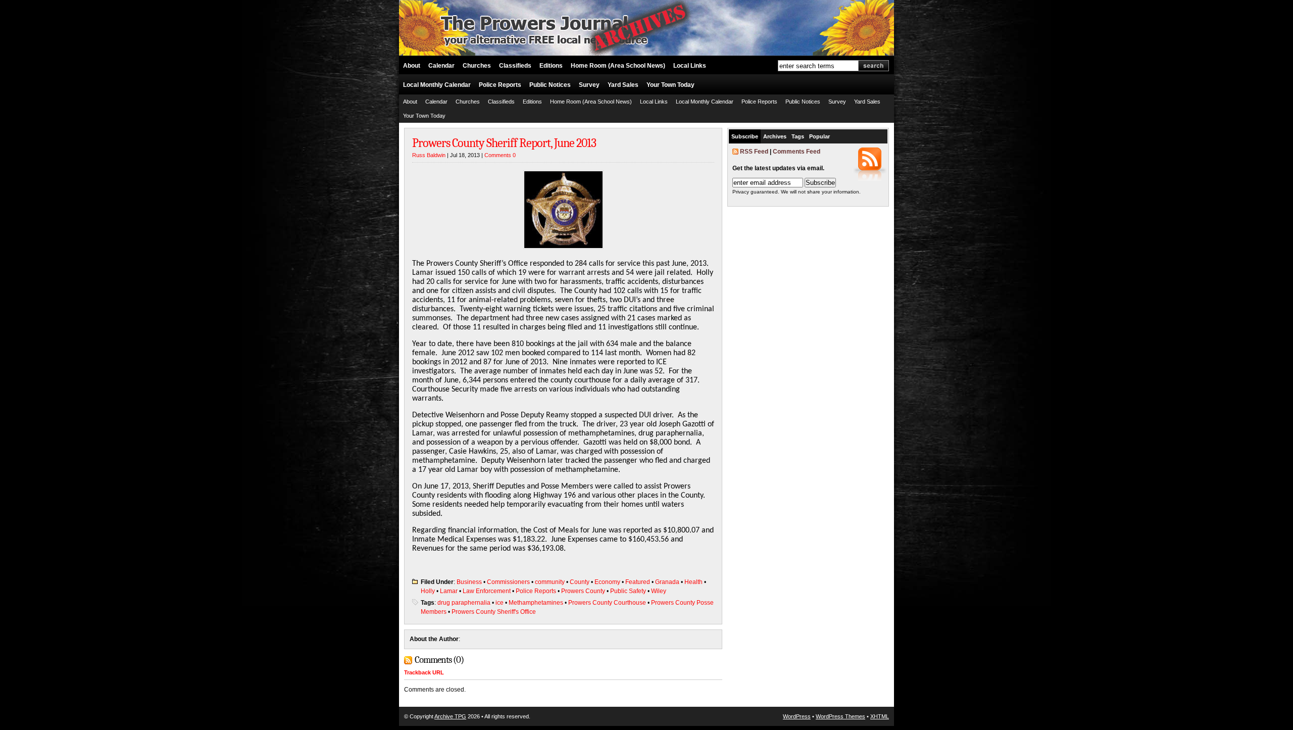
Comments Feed (796, 151)
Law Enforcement (487, 591)
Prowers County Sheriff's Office (494, 611)
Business (469, 582)
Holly (428, 591)
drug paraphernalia (463, 602)
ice (499, 602)
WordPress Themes (840, 716)
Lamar (449, 591)
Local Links (689, 65)
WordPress (797, 716)
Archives (774, 136)
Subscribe (744, 136)
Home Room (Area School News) (618, 65)
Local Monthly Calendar (437, 84)
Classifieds (515, 65)
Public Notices (550, 84)
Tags (797, 136)
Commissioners (508, 582)
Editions (551, 65)
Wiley (658, 591)
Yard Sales (623, 84)
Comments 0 (500, 155)
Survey (589, 84)
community (550, 582)
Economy (607, 582)
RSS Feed (754, 151)
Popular (819, 136)
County (579, 582)
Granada (667, 582)
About (411, 65)
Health (693, 582)
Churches (477, 65)
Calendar (441, 65)
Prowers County (583, 591)
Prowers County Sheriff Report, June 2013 (504, 143)
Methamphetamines (536, 602)
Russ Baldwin (428, 155)
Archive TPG (450, 716)
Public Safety (628, 591)
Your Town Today (670, 84)
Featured (637, 582)
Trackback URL (424, 672)
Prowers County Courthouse (607, 602)
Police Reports (500, 84)
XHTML (879, 716)
